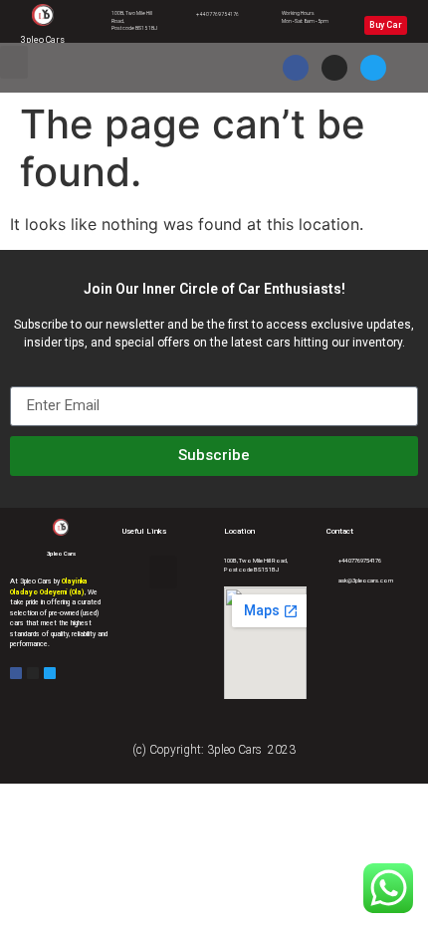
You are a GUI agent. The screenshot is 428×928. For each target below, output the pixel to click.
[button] (14, 62)
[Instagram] (334, 68)
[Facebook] (296, 68)
